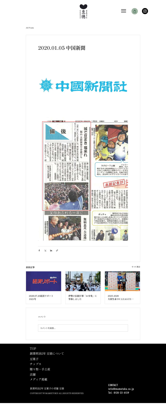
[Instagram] (145, 11)
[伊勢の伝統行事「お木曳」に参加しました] (83, 281)
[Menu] (123, 11)
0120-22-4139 (121, 392)
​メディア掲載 (38, 379)
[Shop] (134, 11)
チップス (35, 364)
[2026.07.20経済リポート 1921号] (43, 281)
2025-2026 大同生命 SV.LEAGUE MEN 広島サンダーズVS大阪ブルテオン (122, 297)
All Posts (30, 28)
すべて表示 (136, 267)
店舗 (33, 374)
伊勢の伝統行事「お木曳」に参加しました (82, 297)
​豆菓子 (34, 359)
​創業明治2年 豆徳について (47, 353)
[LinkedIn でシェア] (51, 250)
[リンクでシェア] (57, 250)
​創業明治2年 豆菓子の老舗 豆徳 (47, 388)
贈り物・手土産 (40, 369)
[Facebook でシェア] (39, 250)
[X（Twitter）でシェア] (45, 250)
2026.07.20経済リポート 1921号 (41, 297)
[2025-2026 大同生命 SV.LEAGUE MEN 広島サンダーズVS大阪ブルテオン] (122, 281)
